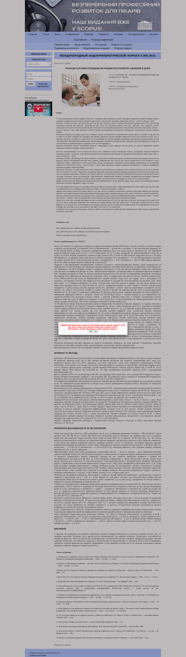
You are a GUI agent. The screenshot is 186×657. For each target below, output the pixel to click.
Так (90, 331)
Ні (96, 331)
